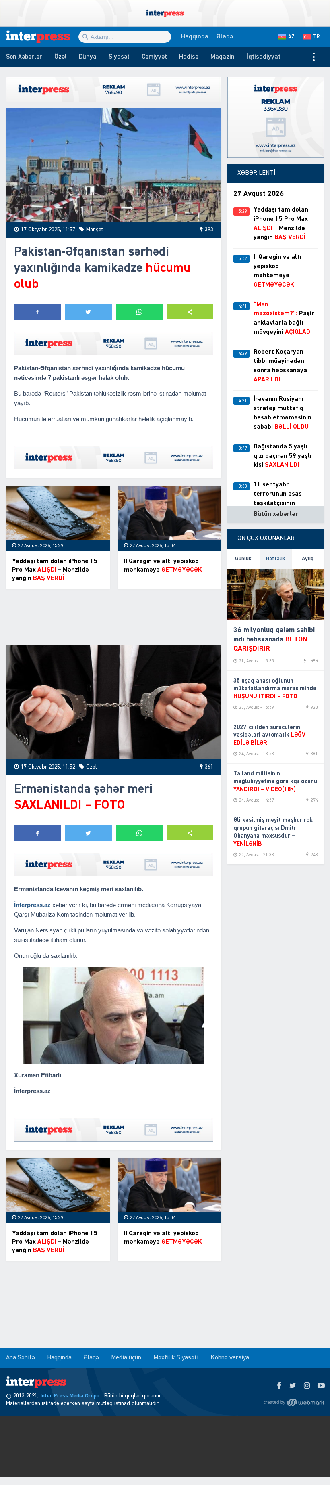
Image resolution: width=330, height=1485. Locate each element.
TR (316, 37)
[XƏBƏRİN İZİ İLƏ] (42, 37)
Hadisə (188, 57)
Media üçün (126, 1358)
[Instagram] (307, 1386)
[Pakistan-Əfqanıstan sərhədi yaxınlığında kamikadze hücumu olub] (113, 165)
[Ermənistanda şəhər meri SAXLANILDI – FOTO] (113, 702)
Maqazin (222, 57)
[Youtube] (321, 1386)
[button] (190, 311)
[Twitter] (293, 1386)
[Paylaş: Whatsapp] (139, 312)
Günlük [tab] (243, 558)
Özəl (60, 57)
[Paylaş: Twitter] (88, 312)
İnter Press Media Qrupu (69, 1396)
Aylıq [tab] (308, 558)
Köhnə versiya (229, 1358)
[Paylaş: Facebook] (37, 312)
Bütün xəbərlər (276, 514)
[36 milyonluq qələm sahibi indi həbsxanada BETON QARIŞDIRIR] (275, 594)
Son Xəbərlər (24, 57)
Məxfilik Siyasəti (175, 1358)
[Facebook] (279, 1386)
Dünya (88, 57)
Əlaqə (225, 37)
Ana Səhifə (20, 1358)
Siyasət (119, 57)
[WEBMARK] (294, 1402)
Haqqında (194, 37)
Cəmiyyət (154, 57)
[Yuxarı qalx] (307, 1462)
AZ (291, 37)
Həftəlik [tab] (275, 558)
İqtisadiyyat (263, 57)
